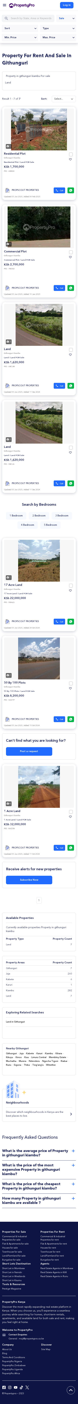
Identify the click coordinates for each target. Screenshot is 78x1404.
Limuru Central (38, 1057)
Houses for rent (48, 1248)
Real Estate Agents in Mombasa (56, 1268)
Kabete (30, 1053)
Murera (22, 1061)
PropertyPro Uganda (12, 1369)
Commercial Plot (15, 251)
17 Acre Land (13, 585)
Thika (27, 1065)
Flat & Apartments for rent (53, 1244)
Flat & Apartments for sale (15, 1244)
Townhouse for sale (12, 1252)
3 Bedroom (61, 515)
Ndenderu (34, 1061)
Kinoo (19, 1057)
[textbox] (20, 28)
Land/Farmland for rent (52, 1256)
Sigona (17, 1065)
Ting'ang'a (38, 1065)
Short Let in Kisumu (12, 1280)
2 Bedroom (39, 515)
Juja (21, 1053)
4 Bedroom (27, 525)
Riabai (64, 1061)
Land (8, 82)
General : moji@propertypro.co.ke (26, 1339)
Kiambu (49, 1053)
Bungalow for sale (11, 1260)
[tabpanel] (39, 129)
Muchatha (11, 1061)
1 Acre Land (12, 811)
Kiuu (26, 1057)
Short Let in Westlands (13, 1276)
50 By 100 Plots (14, 682)
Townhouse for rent (50, 1252)
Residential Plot (15, 153)
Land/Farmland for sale (14, 1256)
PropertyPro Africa (11, 1373)
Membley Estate (57, 1057)
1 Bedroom (16, 515)
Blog (4, 1353)
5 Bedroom (50, 525)
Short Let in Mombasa (13, 1268)
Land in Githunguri (15, 1022)
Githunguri (11, 1053)
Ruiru (8, 1065)
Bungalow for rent (49, 1260)
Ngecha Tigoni (50, 1061)
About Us (7, 1349)
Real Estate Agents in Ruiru (54, 1276)
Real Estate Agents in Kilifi (53, 1272)
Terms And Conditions (13, 1357)
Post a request (29, 751)
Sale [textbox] (61, 18)
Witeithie (51, 1065)
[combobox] (66, 18)
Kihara (59, 1053)
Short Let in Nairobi (12, 1272)
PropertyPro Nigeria (12, 1361)
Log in (67, 5)
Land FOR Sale (27, 162)
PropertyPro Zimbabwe (14, 1365)
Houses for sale (10, 1248)
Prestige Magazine (11, 1289)
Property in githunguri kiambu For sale (28, 76)
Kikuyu (9, 1057)
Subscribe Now (29, 880)
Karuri (39, 1053)
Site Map (45, 1349)
